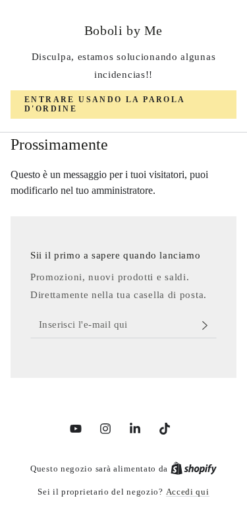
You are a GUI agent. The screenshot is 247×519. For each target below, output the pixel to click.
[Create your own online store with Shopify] (194, 468)
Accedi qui (187, 492)
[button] (123, 104)
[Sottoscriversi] (208, 325)
